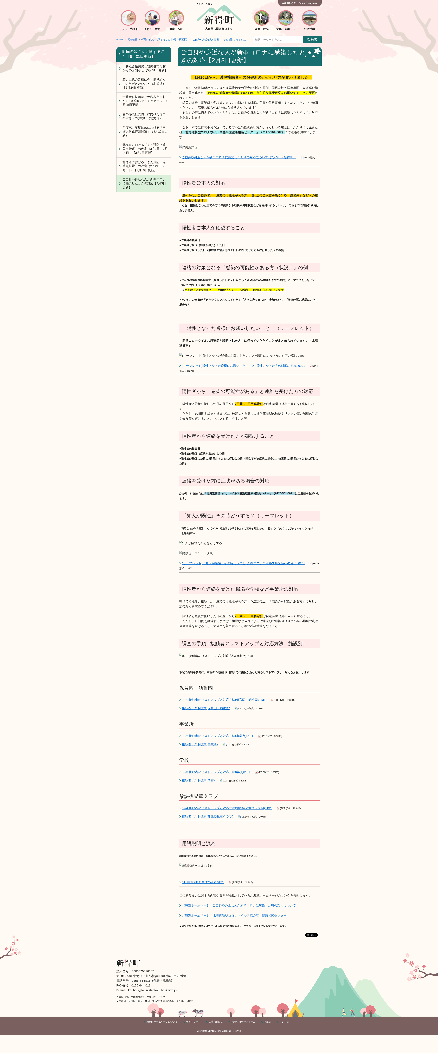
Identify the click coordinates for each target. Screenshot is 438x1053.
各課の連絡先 (216, 1021)
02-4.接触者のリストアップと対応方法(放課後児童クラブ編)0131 (227, 808)
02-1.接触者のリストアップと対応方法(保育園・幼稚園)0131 (224, 700)
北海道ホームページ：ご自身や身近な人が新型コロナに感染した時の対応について (239, 905)
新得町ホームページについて (162, 1021)
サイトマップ (193, 1021)
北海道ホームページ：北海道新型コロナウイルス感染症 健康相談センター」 (236, 915)
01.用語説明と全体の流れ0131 (203, 882)
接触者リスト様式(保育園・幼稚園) (206, 708)
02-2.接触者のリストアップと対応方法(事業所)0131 (217, 736)
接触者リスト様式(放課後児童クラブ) (207, 816)
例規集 (267, 1021)
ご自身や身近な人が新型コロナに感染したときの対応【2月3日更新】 (230, 39)
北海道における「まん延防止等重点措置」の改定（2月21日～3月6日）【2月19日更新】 (144, 166)
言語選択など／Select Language (300, 3)
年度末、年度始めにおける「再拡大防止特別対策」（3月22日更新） (145, 131)
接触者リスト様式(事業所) (200, 744)
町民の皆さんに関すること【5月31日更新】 (165, 39)
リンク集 (284, 1021)
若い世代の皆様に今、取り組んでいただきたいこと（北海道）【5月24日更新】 (144, 83)
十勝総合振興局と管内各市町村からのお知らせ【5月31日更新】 (145, 68)
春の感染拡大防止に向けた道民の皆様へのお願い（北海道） (144, 116)
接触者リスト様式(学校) (198, 780)
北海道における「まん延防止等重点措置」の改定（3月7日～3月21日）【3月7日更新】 (145, 149)
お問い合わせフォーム (243, 1021)
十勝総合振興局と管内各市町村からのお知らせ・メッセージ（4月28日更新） (145, 101)
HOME (120, 39)
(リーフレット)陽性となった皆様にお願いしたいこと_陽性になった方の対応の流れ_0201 (243, 365)
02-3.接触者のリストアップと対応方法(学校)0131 (216, 772)
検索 (314, 39)
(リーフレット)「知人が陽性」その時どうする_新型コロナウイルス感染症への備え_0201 (243, 563)
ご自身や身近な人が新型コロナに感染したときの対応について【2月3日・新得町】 (239, 157)
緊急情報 (132, 39)
